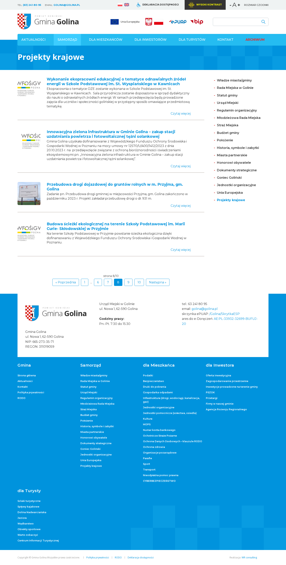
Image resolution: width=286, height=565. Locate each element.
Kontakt (225, 40)
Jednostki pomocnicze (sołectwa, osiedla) (170, 413)
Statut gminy (227, 95)
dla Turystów (192, 40)
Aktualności (33, 40)
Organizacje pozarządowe (159, 452)
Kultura (147, 418)
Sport (146, 463)
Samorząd (67, 40)
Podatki (148, 375)
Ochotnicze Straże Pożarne (160, 435)
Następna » (157, 282)
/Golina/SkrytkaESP (224, 314)
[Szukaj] (263, 22)
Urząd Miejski (227, 103)
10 (139, 282)
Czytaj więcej (181, 113)
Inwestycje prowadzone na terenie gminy (232, 386)
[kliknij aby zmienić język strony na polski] (120, 5)
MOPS (147, 424)
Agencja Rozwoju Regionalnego (226, 409)
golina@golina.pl (67, 5)
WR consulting (249, 557)
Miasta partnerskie (232, 155)
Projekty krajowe (231, 200)
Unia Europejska (130, 21)
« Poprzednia (65, 282)
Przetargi (212, 398)
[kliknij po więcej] (29, 99)
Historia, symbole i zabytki (238, 148)
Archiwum (255, 40)
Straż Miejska (227, 125)
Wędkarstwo (26, 523)
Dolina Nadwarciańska (32, 512)
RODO (21, 398)
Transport (149, 469)
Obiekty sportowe (29, 529)
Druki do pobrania (154, 386)
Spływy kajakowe (28, 506)
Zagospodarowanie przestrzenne (227, 381)
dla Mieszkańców (105, 40)
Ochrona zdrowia (154, 447)
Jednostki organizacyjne (236, 185)
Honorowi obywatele (234, 162)
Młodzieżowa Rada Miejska (239, 118)
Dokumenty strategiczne (237, 170)
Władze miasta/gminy (234, 80)
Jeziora (22, 517)
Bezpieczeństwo (153, 381)
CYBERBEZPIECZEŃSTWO (159, 480)
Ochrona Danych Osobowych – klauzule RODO (172, 441)
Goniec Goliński (229, 177)
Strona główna (27, 375)
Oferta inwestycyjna (218, 375)
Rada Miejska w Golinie (235, 88)
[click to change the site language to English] (126, 5)
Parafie (147, 458)
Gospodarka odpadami (158, 392)
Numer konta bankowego (159, 430)
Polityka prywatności (31, 392)
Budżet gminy (228, 133)
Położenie (225, 140)
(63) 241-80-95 (32, 5)
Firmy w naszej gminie (219, 403)
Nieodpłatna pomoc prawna (160, 475)
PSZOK (210, 392)
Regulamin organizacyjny (237, 110)
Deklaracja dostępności (160, 4)
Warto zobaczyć (28, 534)
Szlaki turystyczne (29, 501)
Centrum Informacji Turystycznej (38, 540)
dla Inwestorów (150, 40)
